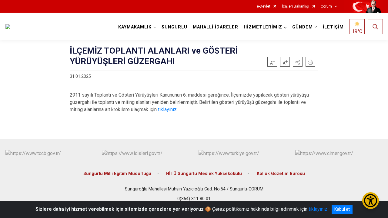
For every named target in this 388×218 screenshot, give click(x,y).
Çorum (326, 6)
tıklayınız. (168, 109)
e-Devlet (263, 6)
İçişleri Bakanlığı (295, 6)
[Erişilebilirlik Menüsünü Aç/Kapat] (370, 200)
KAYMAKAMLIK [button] (135, 27)
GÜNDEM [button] (302, 27)
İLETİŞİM (333, 27)
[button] (298, 62)
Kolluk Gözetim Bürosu (281, 173)
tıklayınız (318, 209)
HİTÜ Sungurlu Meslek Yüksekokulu (204, 173)
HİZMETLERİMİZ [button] (263, 27)
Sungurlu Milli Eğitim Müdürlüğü (117, 173)
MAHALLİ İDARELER (215, 27)
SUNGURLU (174, 27)
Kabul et (342, 209)
